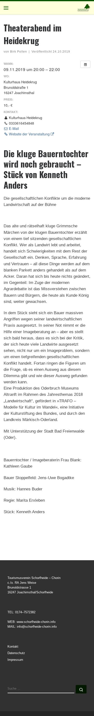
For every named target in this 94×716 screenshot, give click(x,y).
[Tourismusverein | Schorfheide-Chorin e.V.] (83, 7)
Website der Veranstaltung (29, 134)
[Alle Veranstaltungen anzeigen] (85, 64)
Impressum (15, 660)
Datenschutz (16, 653)
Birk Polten (18, 51)
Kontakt (12, 646)
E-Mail (13, 128)
